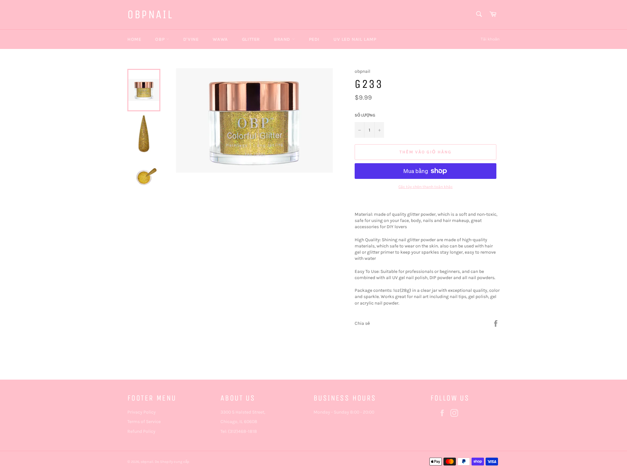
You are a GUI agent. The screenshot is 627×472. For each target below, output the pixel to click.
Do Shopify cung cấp (172, 462)
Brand (283, 39)
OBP (160, 39)
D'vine (191, 39)
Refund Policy (141, 431)
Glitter (251, 39)
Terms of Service (144, 421)
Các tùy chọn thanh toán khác (425, 186)
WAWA (220, 39)
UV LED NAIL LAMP (355, 39)
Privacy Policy (141, 412)
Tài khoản (490, 39)
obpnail (150, 15)
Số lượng (365, 115)
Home (134, 39)
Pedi (314, 39)
